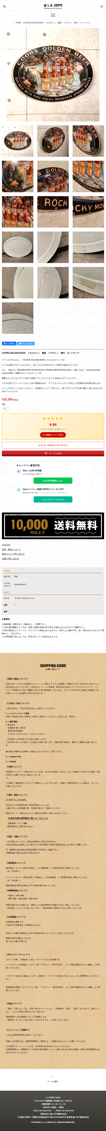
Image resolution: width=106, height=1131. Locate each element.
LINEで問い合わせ (10, 558)
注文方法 (6, 544)
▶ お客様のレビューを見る (53, 434)
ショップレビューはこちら (53, 499)
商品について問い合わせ (13, 553)
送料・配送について (11, 549)
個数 (3, 404)
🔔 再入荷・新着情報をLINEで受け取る (53, 445)
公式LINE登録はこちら (53, 480)
